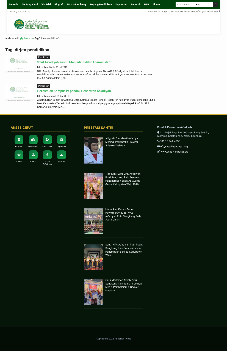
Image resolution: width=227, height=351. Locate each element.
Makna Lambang (76, 4)
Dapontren (121, 4)
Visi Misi (46, 4)
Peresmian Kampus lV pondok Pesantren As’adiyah (74, 91)
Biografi (58, 4)
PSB (146, 4)
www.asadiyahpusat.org (174, 151)
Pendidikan (43, 57)
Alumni (156, 4)
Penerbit (136, 4)
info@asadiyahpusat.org (174, 146)
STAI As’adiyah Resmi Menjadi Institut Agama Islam (74, 62)
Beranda (13, 4)
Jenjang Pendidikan (100, 4)
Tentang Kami (30, 4)
